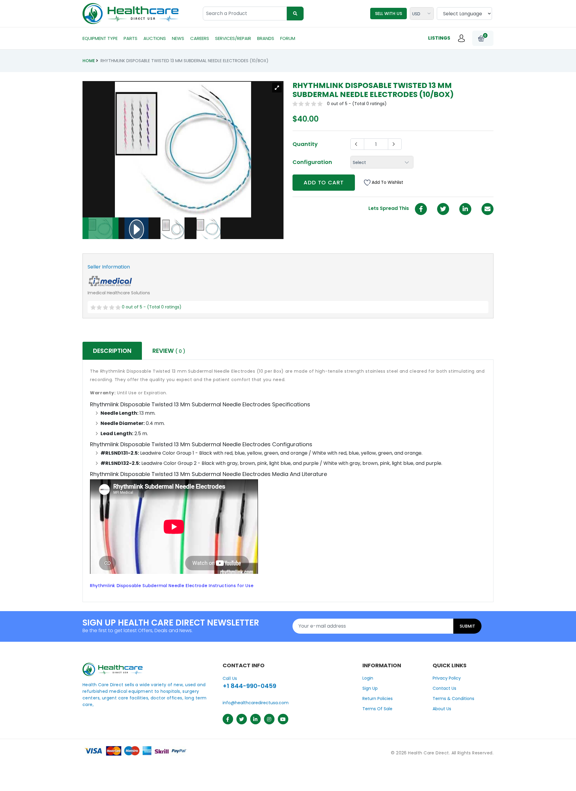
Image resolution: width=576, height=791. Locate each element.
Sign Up (370, 688)
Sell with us (388, 14)
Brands (265, 38)
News (178, 38)
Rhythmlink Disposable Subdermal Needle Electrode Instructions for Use (172, 586)
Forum (287, 38)
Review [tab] (168, 351)
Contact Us (444, 688)
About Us (442, 709)
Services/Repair (233, 38)
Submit (467, 626)
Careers (199, 38)
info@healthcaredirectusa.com (256, 703)
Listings (439, 38)
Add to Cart (324, 182)
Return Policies (377, 699)
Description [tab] (112, 351)
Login (367, 678)
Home (88, 61)
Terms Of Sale (377, 709)
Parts (130, 38)
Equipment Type (100, 38)
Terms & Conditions (453, 699)
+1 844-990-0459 (249, 686)
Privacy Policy (447, 678)
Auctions (154, 38)
